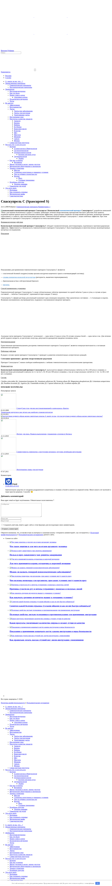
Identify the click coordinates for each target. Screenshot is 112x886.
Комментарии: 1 (44, 207)
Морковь (17, 137)
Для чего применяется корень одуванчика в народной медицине (40, 563)
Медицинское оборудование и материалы (25, 166)
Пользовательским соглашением (31, 535)
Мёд (15, 133)
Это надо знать (10, 188)
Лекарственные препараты (15, 83)
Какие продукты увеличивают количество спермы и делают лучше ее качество (47, 623)
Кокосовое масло (20, 129)
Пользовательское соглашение (38, 703)
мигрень (6, 285)
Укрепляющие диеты (22, 115)
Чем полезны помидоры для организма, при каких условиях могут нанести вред (48, 580)
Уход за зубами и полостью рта (25, 174)
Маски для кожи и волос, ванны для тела (25, 164)
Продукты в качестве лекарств (21, 119)
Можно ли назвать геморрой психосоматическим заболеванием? (40, 572)
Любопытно (9, 89)
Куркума (17, 131)
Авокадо (17, 121)
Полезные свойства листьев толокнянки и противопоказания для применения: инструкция (53, 614)
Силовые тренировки (26, 180)
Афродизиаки (15, 105)
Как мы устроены (16, 160)
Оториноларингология (22, 152)
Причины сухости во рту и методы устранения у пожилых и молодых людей (46, 589)
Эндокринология (20, 156)
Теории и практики (17, 168)
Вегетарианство (16, 107)
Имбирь (17, 125)
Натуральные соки (17, 117)
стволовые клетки (20, 97)
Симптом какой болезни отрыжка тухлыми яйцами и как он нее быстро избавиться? (50, 606)
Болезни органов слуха (27, 154)
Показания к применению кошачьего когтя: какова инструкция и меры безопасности (50, 631)
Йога (20, 178)
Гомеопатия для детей (18, 186)
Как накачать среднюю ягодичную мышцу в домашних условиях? (41, 597)
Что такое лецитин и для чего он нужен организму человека (38, 546)
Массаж (17, 170)
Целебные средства (17, 182)
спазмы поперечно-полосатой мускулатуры (19, 277)
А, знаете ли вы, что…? (14, 81)
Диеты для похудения (22, 113)
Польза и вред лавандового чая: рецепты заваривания (36, 555)
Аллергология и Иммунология (25, 149)
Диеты (12, 109)
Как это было (15, 93)
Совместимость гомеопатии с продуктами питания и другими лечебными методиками (49, 452)
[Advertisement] (56, 251)
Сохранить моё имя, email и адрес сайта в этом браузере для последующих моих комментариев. (39, 525)
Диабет (21, 158)
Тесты (12, 101)
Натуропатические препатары (21, 87)
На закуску (9, 103)
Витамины (18, 162)
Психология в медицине (19, 99)
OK (98, 883)
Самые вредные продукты (19, 143)
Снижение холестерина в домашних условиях (31, 172)
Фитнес (17, 176)
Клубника (17, 127)
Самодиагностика (16, 196)
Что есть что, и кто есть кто (15, 145)
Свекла (16, 139)
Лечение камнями (20, 184)
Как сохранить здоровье (19, 192)
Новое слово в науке (17, 95)
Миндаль (17, 135)
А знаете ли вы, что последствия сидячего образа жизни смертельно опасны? (74, 416)
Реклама (8, 76)
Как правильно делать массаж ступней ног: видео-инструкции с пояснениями (47, 640)
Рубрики (11, 50)
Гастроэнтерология (21, 150)
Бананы (17, 123)
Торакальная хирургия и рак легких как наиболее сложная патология (27, 412)
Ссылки (8, 78)
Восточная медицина (17, 91)
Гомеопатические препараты (20, 85)
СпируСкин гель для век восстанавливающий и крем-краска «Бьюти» (43, 408)
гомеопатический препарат (70, 210)
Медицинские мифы (17, 194)
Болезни (13, 147)
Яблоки (17, 141)
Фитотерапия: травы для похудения (30, 469)
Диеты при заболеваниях (23, 111)
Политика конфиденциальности (13, 703)
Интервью (13, 190)
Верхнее (4, 50)
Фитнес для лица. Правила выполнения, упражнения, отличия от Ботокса (44, 434)
